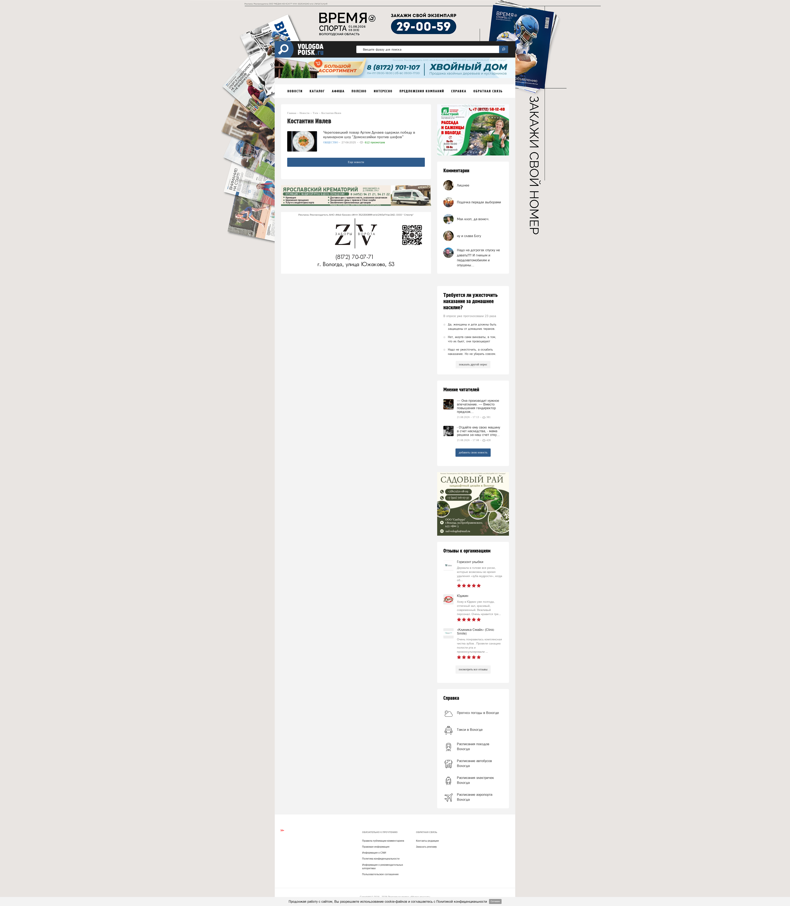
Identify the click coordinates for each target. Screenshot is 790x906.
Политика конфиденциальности (381, 858)
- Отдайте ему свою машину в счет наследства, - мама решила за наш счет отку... (478, 431)
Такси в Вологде (470, 730)
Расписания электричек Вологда (475, 780)
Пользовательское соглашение (380, 874)
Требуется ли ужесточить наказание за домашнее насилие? (470, 301)
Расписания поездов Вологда (473, 746)
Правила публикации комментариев (383, 840)
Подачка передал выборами (479, 202)
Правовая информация (375, 846)
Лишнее (463, 185)
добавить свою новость (473, 452)
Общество (331, 142)
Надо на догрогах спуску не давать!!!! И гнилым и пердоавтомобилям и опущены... (478, 257)
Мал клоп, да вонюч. (473, 219)
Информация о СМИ (374, 852)
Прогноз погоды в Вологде (478, 713)
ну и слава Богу (469, 236)
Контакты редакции (427, 840)
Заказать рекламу (426, 846)
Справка (451, 698)
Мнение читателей (461, 390)
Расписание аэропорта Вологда (474, 797)
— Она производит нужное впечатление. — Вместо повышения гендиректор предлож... (478, 406)
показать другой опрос (473, 364)
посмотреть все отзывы (473, 669)
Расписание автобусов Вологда (474, 763)
